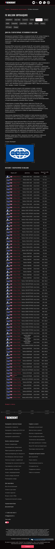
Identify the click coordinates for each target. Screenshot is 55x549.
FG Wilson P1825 (16, 391)
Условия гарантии (10, 492)
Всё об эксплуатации (11, 486)
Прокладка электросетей (36, 449)
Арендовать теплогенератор (13, 433)
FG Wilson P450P (16, 317)
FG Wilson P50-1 (16, 216)
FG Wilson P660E (16, 336)
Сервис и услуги (33, 424)
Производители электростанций (18, 9)
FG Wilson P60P (16, 238)
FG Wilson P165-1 (16, 268)
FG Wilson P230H (16, 296)
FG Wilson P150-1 (16, 262)
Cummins (25, 19)
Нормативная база (10, 503)
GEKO (7, 23)
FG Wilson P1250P (16, 369)
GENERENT (9, 19)
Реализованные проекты (36, 463)
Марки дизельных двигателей (13, 450)
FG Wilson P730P (16, 351)
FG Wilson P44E (16, 210)
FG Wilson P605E (16, 333)
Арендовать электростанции (13, 424)
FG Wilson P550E (16, 327)
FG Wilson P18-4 (16, 182)
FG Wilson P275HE (16, 302)
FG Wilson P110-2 (16, 250)
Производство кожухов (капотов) (15, 463)
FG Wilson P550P (16, 330)
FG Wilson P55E (16, 225)
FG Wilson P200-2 (16, 281)
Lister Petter (23, 23)
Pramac (43, 23)
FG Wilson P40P (16, 207)
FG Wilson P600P (16, 339)
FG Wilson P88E (16, 244)
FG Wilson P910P (16, 363)
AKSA (30, 23)
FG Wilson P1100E (16, 366)
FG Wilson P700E (16, 345)
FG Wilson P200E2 (16, 284)
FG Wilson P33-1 (16, 204)
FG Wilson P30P (16, 201)
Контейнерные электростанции (14, 456)
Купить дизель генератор (12, 469)
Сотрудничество (33, 466)
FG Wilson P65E (16, 235)
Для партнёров (9, 483)
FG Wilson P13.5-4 (16, 179)
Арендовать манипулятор (12, 436)
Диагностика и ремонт (35, 430)
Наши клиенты (33, 460)
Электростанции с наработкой (14, 460)
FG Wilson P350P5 (16, 305)
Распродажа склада (10, 478)
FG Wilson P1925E (16, 385)
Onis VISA (17, 19)
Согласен (27, 546)
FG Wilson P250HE (16, 293)
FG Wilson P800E (16, 348)
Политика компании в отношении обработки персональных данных (27, 538)
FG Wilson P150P (16, 271)
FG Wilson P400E (16, 308)
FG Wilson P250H (16, 299)
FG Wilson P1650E (16, 373)
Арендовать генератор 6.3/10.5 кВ (14, 430)
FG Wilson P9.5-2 (16, 176)
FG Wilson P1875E (16, 382)
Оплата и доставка (10, 489)
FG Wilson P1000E (16, 360)
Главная (7, 9)
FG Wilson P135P (16, 259)
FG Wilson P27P (16, 195)
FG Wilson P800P (16, 354)
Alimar (36, 23)
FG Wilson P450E (16, 314)
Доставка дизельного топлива (37, 442)
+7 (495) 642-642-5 (10, 512)
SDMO (32, 19)
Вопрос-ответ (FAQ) (10, 496)
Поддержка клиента (34, 469)
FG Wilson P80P (16, 247)
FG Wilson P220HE (16, 287)
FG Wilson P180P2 (16, 277)
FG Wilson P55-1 (16, 222)
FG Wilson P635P (16, 342)
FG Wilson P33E (16, 198)
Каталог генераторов (11, 444)
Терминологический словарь (13, 499)
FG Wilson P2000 (16, 397)
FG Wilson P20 (15, 185)
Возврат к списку (10, 404)
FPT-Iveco (8, 27)
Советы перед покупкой (12, 475)
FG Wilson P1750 (16, 388)
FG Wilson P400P (16, 311)
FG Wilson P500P (16, 323)
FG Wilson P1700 (16, 379)
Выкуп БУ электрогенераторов (37, 446)
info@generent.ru (9, 516)
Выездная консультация (36, 427)
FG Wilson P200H (16, 290)
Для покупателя (33, 456)
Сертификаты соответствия (13, 466)
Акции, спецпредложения (12, 472)
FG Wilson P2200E (16, 394)
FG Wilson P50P (16, 228)
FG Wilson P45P (16, 213)
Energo (16, 27)
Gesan (46, 19)
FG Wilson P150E (16, 265)
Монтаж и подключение (35, 433)
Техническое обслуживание (37, 439)
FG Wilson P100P (16, 256)
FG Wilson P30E (16, 192)
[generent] (10, 2)
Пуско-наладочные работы (36, 436)
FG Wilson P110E (16, 253)
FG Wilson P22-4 (16, 188)
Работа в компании (34, 472)
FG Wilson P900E (16, 357)
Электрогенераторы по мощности (15, 453)
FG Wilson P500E (16, 320)
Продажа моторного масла (36, 453)
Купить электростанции (12, 441)
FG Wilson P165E (16, 274)
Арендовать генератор (11, 427)
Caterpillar (14, 23)
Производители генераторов (13, 447)
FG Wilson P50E (16, 219)
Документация (9, 506)
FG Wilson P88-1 (16, 241)
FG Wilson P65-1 (16, 231)
